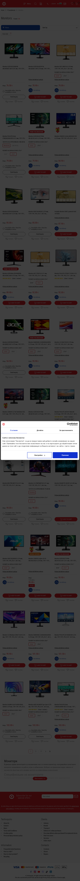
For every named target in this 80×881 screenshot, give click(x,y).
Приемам (65, 455)
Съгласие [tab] (14, 430)
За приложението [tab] (66, 430)
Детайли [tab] (40, 430)
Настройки (38, 455)
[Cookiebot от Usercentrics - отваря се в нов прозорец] (68, 424)
